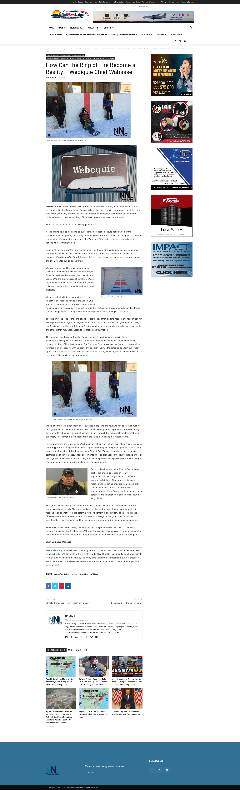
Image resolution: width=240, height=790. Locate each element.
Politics (146, 34)
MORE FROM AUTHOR (78, 650)
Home (51, 27)
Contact (171, 2)
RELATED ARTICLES (56, 650)
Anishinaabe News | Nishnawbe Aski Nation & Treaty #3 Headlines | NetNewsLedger (133, 49)
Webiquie (94, 574)
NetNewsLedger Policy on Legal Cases (126, 2)
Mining (160, 34)
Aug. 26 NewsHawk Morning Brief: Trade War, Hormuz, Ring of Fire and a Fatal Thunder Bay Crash (61, 682)
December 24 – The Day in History (126, 603)
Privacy (163, 2)
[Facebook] (175, 41)
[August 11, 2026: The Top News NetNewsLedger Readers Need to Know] (94, 698)
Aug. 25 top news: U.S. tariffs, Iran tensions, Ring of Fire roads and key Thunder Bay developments (127, 682)
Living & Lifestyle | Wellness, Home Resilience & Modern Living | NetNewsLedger (91, 34)
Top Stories (110, 58)
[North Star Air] (143, 17)
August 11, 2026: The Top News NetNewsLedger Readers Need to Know (93, 714)
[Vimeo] (92, 637)
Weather (93, 27)
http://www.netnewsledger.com (76, 620)
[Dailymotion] (67, 637)
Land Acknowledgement (185, 2)
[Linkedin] (68, 586)
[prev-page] (47, 728)
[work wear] (171, 122)
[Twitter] (180, 41)
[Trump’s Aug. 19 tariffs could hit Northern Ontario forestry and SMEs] (127, 698)
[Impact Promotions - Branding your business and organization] (171, 259)
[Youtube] (185, 41)
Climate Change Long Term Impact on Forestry (67, 603)
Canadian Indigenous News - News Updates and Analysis (75, 49)
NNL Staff (52, 77)
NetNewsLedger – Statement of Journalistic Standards (91, 2)
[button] (191, 28)
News (60, 27)
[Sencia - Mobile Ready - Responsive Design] (171, 216)
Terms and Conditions (150, 2)
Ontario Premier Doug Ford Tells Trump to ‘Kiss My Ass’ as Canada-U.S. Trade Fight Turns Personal (93, 682)
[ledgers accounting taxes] (171, 169)
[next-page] (52, 728)
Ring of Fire (84, 574)
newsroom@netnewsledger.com (110, 772)
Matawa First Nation (61, 574)
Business (175, 34)
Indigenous (76, 27)
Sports (107, 27)
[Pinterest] (61, 586)
